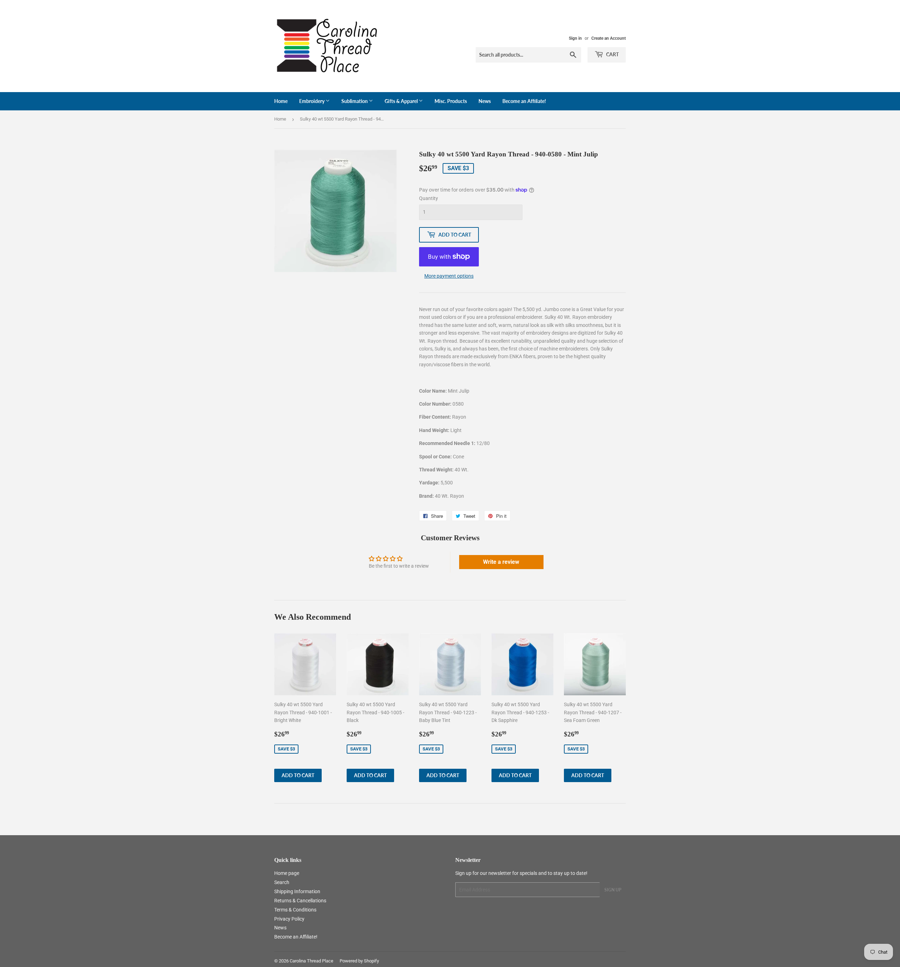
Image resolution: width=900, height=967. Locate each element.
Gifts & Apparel (402, 101)
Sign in (575, 38)
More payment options (449, 276)
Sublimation (355, 101)
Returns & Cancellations (300, 900)
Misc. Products (451, 101)
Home (281, 101)
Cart (612, 54)
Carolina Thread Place (311, 960)
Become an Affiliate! (524, 101)
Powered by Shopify (359, 960)
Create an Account (608, 38)
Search (281, 882)
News (484, 101)
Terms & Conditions (295, 910)
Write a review (501, 562)
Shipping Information (297, 891)
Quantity (428, 198)
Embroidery (312, 101)
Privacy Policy (289, 919)
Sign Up (612, 889)
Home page (286, 873)
